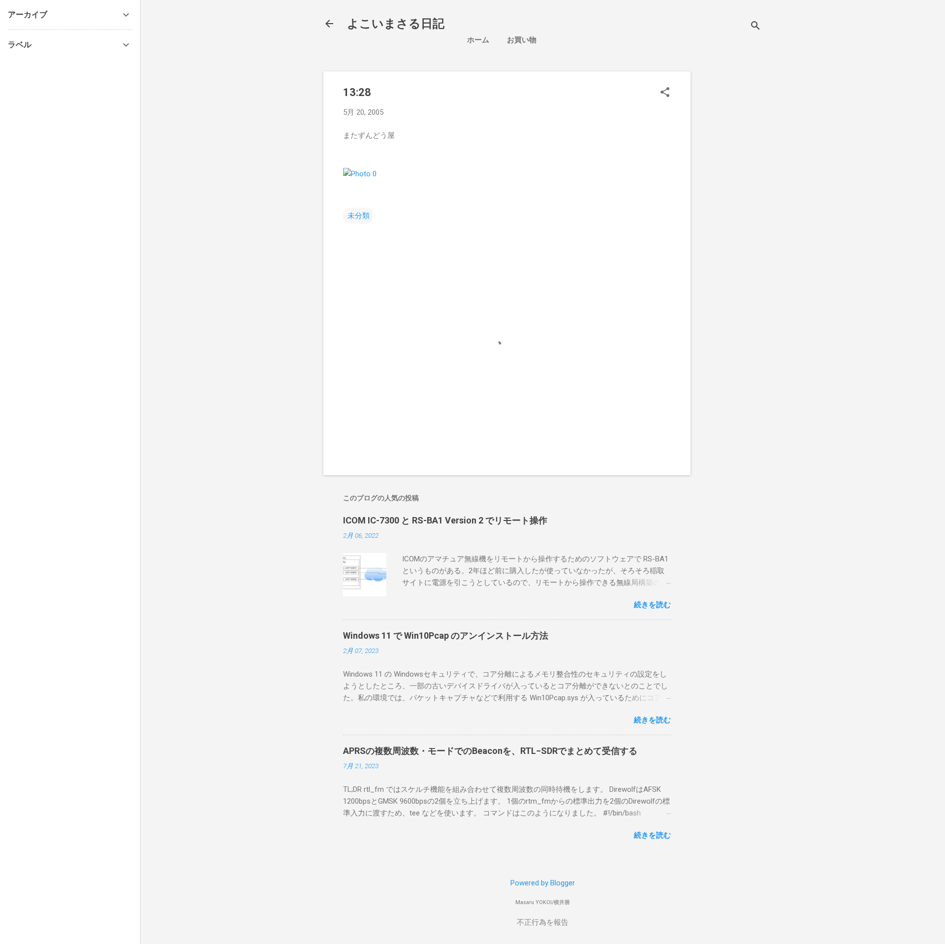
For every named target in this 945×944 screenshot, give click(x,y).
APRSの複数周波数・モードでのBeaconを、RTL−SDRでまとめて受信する (490, 751)
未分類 (358, 215)
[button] (665, 93)
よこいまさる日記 (395, 24)
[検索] (755, 27)
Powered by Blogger (542, 883)
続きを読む (652, 604)
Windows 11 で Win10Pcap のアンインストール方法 (445, 635)
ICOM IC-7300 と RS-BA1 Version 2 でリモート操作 (445, 520)
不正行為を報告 (542, 922)
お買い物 (521, 39)
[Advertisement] (781, 140)
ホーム (478, 39)
